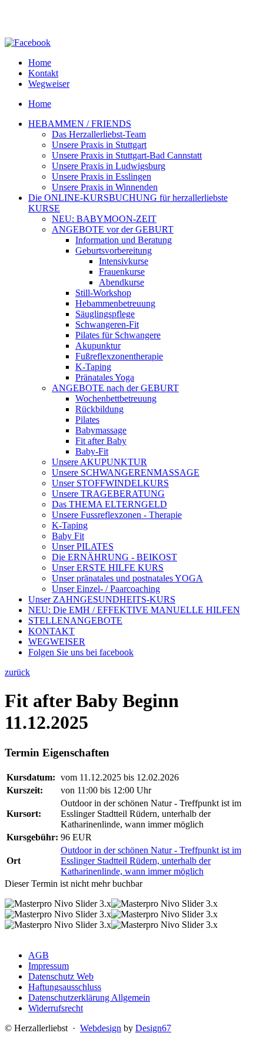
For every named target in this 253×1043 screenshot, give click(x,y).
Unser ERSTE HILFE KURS (108, 568)
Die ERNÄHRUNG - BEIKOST (114, 557)
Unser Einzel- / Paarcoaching (106, 589)
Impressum (48, 966)
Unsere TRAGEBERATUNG (108, 494)
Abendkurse (121, 282)
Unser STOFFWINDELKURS (110, 483)
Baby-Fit (91, 451)
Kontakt (43, 73)
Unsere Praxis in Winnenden (105, 187)
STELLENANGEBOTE (75, 620)
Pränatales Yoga (104, 377)
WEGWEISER (56, 642)
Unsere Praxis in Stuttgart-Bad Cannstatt (127, 155)
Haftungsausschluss (64, 987)
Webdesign (100, 1028)
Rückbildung (99, 409)
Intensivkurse (123, 261)
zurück (17, 672)
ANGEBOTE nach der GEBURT (115, 388)
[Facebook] (28, 43)
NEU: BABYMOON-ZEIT (104, 219)
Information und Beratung (123, 240)
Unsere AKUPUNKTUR (99, 462)
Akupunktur (98, 346)
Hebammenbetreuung (115, 303)
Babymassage (100, 430)
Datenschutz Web (61, 976)
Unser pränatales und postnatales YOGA (127, 578)
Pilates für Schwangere (118, 335)
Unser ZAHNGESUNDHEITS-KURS (101, 599)
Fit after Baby (100, 441)
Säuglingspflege (105, 314)
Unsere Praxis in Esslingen (101, 176)
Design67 (153, 1028)
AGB (38, 955)
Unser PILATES (83, 546)
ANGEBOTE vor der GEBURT (113, 229)
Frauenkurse (122, 272)
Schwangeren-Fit (107, 324)
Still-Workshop (103, 293)
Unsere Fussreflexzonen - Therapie (117, 515)
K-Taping (93, 367)
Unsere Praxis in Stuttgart (99, 145)
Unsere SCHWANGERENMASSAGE (125, 472)
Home (39, 63)
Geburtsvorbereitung (113, 250)
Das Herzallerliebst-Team (99, 134)
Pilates (87, 420)
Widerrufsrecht (55, 1008)
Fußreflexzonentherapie (119, 356)
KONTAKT (51, 631)
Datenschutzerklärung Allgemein (89, 997)
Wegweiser (48, 84)
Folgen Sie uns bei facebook (81, 652)
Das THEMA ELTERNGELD (109, 504)
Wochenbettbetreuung (116, 398)
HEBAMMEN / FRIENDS (79, 124)
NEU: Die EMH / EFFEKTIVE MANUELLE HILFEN (134, 610)
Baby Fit (68, 536)
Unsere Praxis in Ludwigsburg (108, 166)
